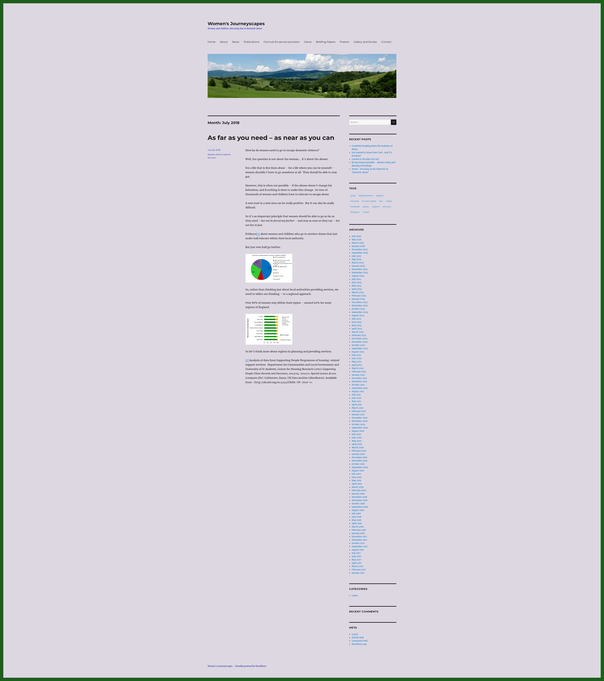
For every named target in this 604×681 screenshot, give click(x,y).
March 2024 (358, 292)
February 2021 (359, 411)
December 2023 (359, 302)
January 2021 (358, 414)
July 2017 (356, 553)
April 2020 (357, 444)
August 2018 (358, 510)
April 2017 (357, 563)
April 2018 (357, 523)
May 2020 (356, 441)
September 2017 (360, 546)
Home (211, 41)
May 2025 (356, 259)
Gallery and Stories (365, 41)
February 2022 (359, 371)
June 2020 (357, 437)
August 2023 (358, 315)
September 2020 (360, 427)
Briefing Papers (325, 41)
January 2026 (358, 246)
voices (366, 212)
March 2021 (358, 408)
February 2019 (359, 490)
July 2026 (356, 236)
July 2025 (356, 256)
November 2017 (359, 540)
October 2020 (358, 424)
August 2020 (358, 431)
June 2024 (357, 282)
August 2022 (358, 351)
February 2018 (359, 530)
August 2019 (358, 470)
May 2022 (356, 361)
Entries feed (358, 637)
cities (353, 195)
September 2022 (360, 348)
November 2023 (359, 305)
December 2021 (359, 378)
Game (308, 41)
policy (219, 154)
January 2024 (358, 299)
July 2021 (356, 394)
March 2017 (358, 566)
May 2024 (356, 285)
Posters (344, 41)
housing (354, 201)
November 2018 (359, 500)
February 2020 (359, 450)
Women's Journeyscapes (236, 23)
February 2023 (359, 335)
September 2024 (360, 272)
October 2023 (358, 309)
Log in (355, 634)
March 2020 (358, 447)
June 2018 (356, 517)
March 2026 (358, 243)
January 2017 (358, 573)
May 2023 (356, 325)
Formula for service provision (282, 41)
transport (355, 212)
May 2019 (356, 480)
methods (355, 206)
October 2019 (358, 464)
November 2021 (359, 381)
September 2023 (360, 312)
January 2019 (358, 493)
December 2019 (359, 457)
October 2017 (358, 543)
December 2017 (359, 536)
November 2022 (360, 342)
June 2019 (357, 477)
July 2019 (356, 474)
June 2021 (356, 398)
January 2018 (358, 533)
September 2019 (360, 467)
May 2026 (357, 239)
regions (226, 154)
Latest (355, 595)
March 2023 (358, 332)
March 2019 (358, 487)
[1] (258, 233)
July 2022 (356, 355)
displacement (366, 195)
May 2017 (356, 559)
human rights (369, 201)
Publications (251, 41)
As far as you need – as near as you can (271, 137)
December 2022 (359, 338)
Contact (386, 41)
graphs (211, 154)
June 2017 (356, 556)
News (235, 41)
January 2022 (358, 375)
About (224, 41)
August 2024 (358, 276)
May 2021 (356, 401)
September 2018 (360, 507)
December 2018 (359, 497)
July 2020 (356, 434)
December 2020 (359, 417)
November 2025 (360, 249)
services (212, 157)
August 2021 (358, 391)
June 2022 (357, 358)
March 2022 (358, 368)
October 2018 (358, 503)
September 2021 (360, 388)
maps (389, 201)
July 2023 (356, 318)
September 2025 (360, 252)
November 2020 (360, 421)
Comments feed (359, 641)
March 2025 (358, 262)
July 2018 (356, 513)
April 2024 (357, 289)
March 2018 (358, 526)
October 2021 (358, 384)
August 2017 (358, 550)
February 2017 (359, 569)
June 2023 (357, 322)
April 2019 (357, 483)
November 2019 (359, 460)
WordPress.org (359, 644)
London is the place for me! (365, 159)
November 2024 (360, 269)
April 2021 (357, 404)
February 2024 (359, 295)
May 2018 (356, 520)
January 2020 (358, 454)
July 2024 (356, 279)
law (381, 201)
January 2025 (358, 266)
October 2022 (358, 345)
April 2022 (357, 365)
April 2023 (357, 328)
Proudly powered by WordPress (250, 666)
